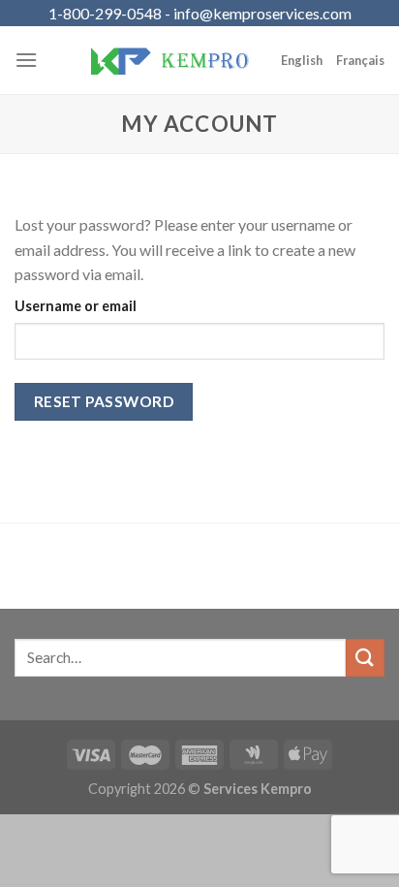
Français (360, 60)
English (301, 60)
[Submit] (365, 658)
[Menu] (26, 59)
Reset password (104, 401)
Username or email (76, 306)
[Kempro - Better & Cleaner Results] (169, 60)
